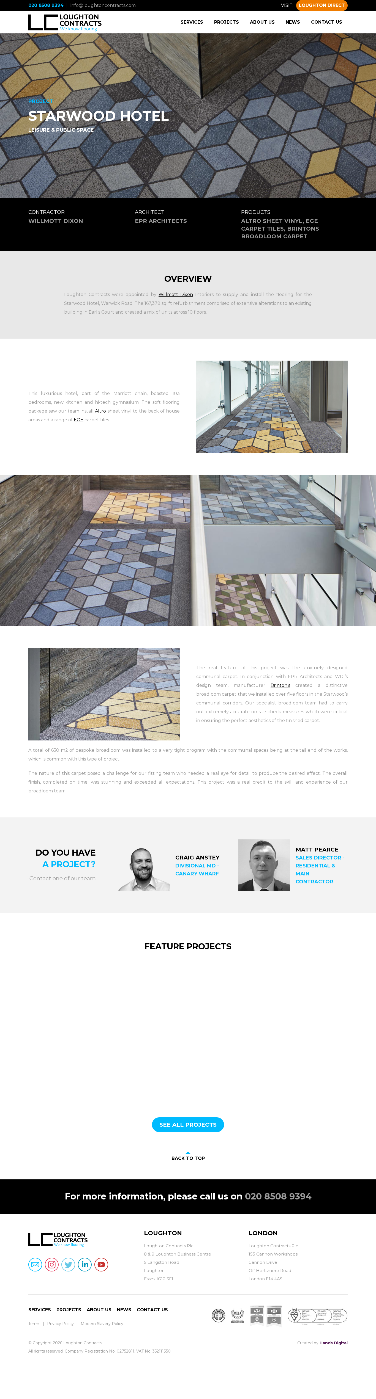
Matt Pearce (317, 849)
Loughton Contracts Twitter (68, 1264)
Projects (226, 22)
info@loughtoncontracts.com (103, 5)
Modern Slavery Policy (102, 1323)
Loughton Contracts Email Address (35, 1264)
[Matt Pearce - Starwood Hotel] (264, 865)
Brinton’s (280, 685)
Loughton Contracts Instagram (52, 1264)
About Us (262, 22)
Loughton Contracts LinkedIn (85, 1264)
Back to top (188, 1158)
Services (192, 22)
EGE (78, 419)
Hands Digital (334, 1342)
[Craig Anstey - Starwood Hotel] (144, 865)
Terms (34, 1323)
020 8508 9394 (46, 5)
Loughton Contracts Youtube (101, 1264)
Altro (100, 411)
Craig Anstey (197, 857)
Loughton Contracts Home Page (65, 22)
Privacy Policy (60, 1323)
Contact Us (326, 22)
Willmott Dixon (176, 294)
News (293, 22)
